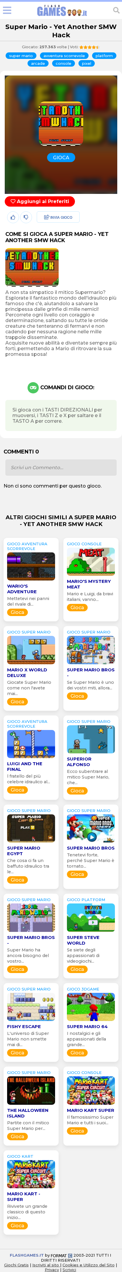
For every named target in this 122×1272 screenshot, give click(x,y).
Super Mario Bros (91, 848)
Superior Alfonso (79, 761)
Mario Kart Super (90, 1110)
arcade (38, 63)
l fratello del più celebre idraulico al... (28, 779)
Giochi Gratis (16, 1265)
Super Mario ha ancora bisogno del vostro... (28, 955)
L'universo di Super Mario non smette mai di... (28, 1039)
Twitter (43, 230)
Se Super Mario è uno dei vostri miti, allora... (90, 685)
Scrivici (69, 1269)
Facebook (46, 218)
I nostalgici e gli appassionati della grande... (86, 1039)
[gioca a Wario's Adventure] (31, 580)
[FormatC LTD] (61, 1255)
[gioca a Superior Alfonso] (91, 753)
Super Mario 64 (87, 1026)
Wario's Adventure (22, 588)
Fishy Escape (24, 1026)
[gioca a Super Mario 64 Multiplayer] (91, 1021)
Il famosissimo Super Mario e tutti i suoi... (90, 1120)
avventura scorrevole (64, 55)
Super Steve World (83, 940)
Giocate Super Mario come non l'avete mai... (29, 688)
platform (104, 55)
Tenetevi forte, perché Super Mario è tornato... (90, 860)
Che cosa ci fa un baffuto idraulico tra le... (28, 866)
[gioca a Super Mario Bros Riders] (91, 842)
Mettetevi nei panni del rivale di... (28, 601)
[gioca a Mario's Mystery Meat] (91, 575)
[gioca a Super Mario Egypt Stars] (31, 842)
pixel (86, 63)
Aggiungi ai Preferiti (42, 201)
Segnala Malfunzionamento (52, 258)
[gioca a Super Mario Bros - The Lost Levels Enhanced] (91, 664)
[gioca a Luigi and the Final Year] (31, 758)
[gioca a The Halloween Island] (31, 1104)
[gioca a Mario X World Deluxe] (31, 664)
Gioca (17, 612)
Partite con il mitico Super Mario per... (28, 1125)
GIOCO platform (86, 899)
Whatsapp (47, 243)
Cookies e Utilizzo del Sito (88, 1265)
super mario (21, 55)
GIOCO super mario (29, 632)
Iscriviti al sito (46, 1265)
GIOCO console (84, 543)
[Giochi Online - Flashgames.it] (62, 16)
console (63, 63)
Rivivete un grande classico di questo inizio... (27, 1212)
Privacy (52, 1269)
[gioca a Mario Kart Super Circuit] (91, 1104)
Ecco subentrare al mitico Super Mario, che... (88, 777)
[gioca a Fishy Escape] (31, 1021)
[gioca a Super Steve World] (91, 932)
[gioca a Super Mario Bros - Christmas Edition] (31, 932)
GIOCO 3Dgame (83, 989)
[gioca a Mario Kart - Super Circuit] (31, 1188)
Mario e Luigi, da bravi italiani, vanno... (90, 596)
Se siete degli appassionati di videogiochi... (83, 955)
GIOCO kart (20, 1156)
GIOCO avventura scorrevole (27, 546)
